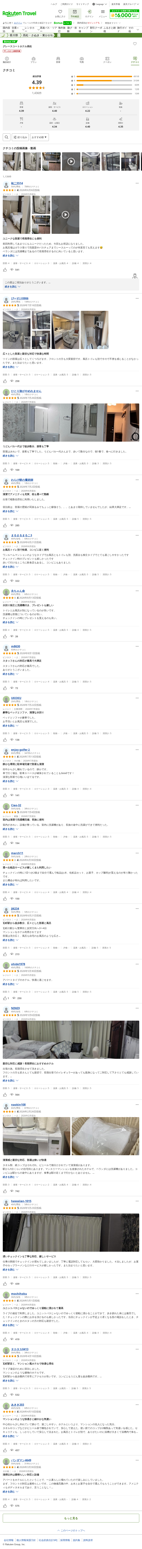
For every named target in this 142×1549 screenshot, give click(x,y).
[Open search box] (6, 137)
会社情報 (9, 1540)
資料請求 (88, 1540)
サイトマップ (82, 4)
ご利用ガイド (66, 4)
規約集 (76, 1540)
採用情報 (65, 1540)
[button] (12, 161)
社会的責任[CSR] (48, 1540)
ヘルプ (54, 4)
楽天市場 (116, 4)
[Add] (135, 43)
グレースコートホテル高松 (17, 46)
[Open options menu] (137, 183)
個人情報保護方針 (26, 1540)
